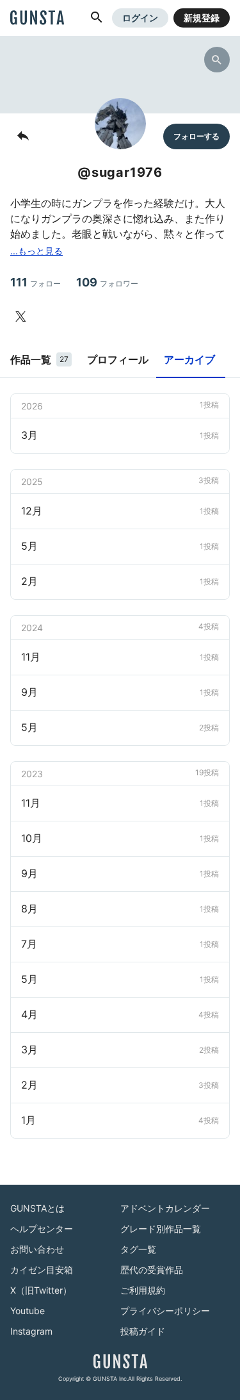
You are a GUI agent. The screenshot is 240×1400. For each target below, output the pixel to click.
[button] (96, 18)
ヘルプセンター (41, 1228)
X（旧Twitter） (41, 1290)
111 (35, 282)
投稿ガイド (142, 1331)
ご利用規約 (142, 1290)
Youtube (27, 1310)
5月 (120, 545)
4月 (120, 1014)
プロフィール (117, 359)
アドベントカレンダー (165, 1208)
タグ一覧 (138, 1249)
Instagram (31, 1331)
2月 (120, 581)
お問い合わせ (37, 1249)
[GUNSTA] (37, 18)
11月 (120, 656)
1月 (120, 1120)
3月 (120, 435)
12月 (120, 510)
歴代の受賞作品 (151, 1269)
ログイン (140, 17)
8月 (120, 908)
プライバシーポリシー (165, 1310)
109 (107, 282)
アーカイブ (189, 359)
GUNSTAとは (37, 1208)
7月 (120, 943)
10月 (120, 838)
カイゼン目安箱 (41, 1269)
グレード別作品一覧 (160, 1228)
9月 (120, 692)
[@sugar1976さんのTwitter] (23, 316)
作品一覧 (39, 359)
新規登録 (202, 17)
